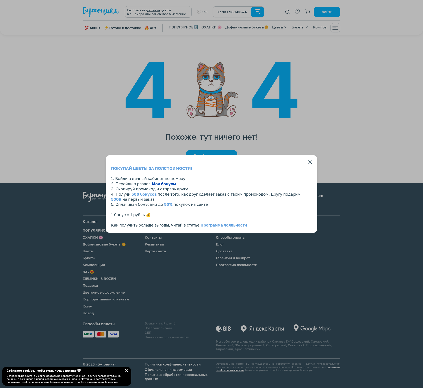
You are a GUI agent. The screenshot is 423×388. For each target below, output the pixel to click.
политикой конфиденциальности (28, 382)
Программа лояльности (223, 225)
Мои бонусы (164, 183)
